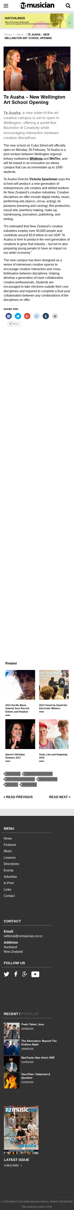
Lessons (10, 857)
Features (10, 844)
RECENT (11, 1014)
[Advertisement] (37, 486)
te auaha (13, 773)
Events (8, 870)
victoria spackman (20, 779)
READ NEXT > (59, 797)
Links (7, 889)
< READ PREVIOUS (18, 797)
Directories (11, 864)
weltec (12, 784)
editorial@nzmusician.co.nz (23, 936)
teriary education (38, 773)
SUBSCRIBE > (13, 1165)
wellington (48, 779)
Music (8, 851)
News (8, 838)
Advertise (10, 876)
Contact (9, 895)
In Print (9, 883)
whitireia (29, 784)
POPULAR (30, 1014)
